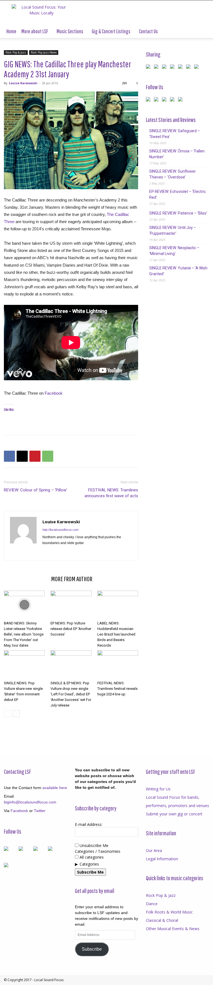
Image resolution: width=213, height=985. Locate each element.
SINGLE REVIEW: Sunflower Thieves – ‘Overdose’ (172, 174)
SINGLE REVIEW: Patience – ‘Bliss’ (178, 213)
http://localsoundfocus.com (60, 529)
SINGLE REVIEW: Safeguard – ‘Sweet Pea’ (174, 134)
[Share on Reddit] (165, 67)
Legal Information (162, 858)
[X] (22, 456)
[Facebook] (9, 456)
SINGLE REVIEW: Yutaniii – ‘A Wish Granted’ (178, 271)
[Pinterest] (34, 456)
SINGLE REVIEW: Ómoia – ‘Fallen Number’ (177, 154)
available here (54, 787)
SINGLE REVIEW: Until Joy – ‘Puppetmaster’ (172, 230)
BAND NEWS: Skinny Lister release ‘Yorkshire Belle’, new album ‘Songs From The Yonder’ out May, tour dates (24, 634)
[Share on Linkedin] (181, 67)
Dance (152, 903)
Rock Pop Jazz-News (44, 52)
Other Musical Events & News (172, 928)
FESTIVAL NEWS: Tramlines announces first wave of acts (111, 493)
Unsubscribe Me (93, 845)
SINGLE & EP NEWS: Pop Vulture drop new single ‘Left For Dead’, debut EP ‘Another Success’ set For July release (70, 694)
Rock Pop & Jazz (16, 52)
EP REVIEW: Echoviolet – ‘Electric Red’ (177, 194)
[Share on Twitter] (157, 67)
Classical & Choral (162, 920)
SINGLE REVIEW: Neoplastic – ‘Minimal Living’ (174, 251)
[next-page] (16, 713)
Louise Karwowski (23, 83)
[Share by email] (197, 67)
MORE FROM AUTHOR (71, 579)
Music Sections (70, 31)
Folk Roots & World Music (169, 912)
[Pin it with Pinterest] (173, 67)
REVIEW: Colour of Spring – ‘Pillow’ (35, 490)
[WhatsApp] (47, 456)
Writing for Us (158, 789)
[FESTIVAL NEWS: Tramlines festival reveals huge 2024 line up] (117, 664)
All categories (91, 857)
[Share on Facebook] (149, 67)
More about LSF (34, 31)
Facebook (54, 393)
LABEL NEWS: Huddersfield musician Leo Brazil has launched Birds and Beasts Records (116, 634)
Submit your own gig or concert (174, 813)
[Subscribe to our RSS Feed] (165, 100)
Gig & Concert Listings (111, 31)
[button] (202, 31)
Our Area (154, 850)
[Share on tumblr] (189, 67)
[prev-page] (7, 713)
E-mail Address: (88, 824)
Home (11, 31)
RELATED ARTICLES (25, 579)
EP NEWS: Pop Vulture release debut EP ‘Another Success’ (70, 628)
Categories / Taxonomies (97, 851)
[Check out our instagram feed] (181, 100)
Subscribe (92, 949)
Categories (89, 864)
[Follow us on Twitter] (157, 100)
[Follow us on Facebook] (149, 100)
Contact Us (148, 31)
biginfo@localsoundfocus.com (30, 802)
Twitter (39, 810)
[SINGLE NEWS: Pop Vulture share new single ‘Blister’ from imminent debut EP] (24, 664)
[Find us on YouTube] (173, 100)
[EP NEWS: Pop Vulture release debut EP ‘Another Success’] (70, 605)
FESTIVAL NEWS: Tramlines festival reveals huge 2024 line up (117, 688)
